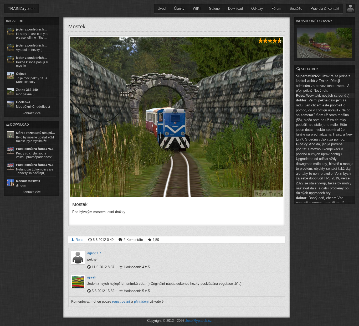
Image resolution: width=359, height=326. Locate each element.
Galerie (214, 9)
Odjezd (21, 74)
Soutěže (296, 9)
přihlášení (141, 301)
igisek (91, 277)
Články (179, 9)
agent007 (94, 253)
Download (235, 9)
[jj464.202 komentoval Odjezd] (10, 75)
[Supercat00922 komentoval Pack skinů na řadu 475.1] (10, 150)
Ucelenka (23, 102)
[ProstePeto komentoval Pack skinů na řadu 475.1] (10, 166)
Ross (78, 239)
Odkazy (257, 9)
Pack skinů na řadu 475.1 (35, 149)
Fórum (276, 9)
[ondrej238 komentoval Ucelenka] (10, 104)
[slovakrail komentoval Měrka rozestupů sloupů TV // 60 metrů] (10, 134)
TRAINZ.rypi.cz (21, 8)
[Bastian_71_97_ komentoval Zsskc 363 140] (10, 91)
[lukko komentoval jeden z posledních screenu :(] (10, 47)
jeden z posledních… (31, 29)
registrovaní (121, 301)
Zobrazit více (32, 113)
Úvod (162, 9)
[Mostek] (176, 117)
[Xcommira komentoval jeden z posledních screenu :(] (10, 59)
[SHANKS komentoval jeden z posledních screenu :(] (10, 31)
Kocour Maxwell (28, 181)
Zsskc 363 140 (27, 90)
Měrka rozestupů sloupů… (35, 133)
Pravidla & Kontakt (325, 9)
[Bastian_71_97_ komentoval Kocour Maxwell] (10, 182)
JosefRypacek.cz (198, 321)
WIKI (197, 9)
